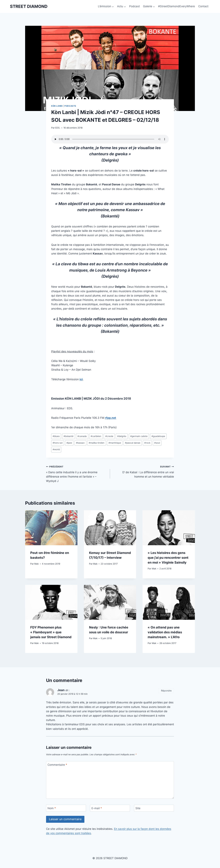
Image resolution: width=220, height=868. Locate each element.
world (56, 449)
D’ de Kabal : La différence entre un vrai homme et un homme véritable (148, 471)
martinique (115, 442)
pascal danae (132, 442)
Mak (36, 563)
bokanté (68, 436)
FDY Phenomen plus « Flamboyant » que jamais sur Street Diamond (51, 632)
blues (56, 436)
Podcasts (70, 106)
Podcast (134, 6)
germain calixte (139, 436)
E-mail (96, 808)
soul (157, 442)
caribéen (96, 436)
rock (147, 442)
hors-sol (57, 442)
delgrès (121, 436)
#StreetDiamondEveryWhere (176, 6)
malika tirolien (96, 442)
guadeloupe (158, 436)
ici (81, 379)
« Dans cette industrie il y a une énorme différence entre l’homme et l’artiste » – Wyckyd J (71, 474)
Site (137, 808)
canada (82, 436)
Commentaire (57, 764)
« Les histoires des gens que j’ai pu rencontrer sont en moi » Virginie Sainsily (168, 557)
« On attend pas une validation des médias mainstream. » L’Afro (165, 632)
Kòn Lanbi (56, 106)
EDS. (57, 127)
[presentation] (51, 527)
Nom (52, 808)
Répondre (166, 690)
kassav (80, 442)
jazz (69, 442)
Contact (203, 6)
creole (109, 436)
